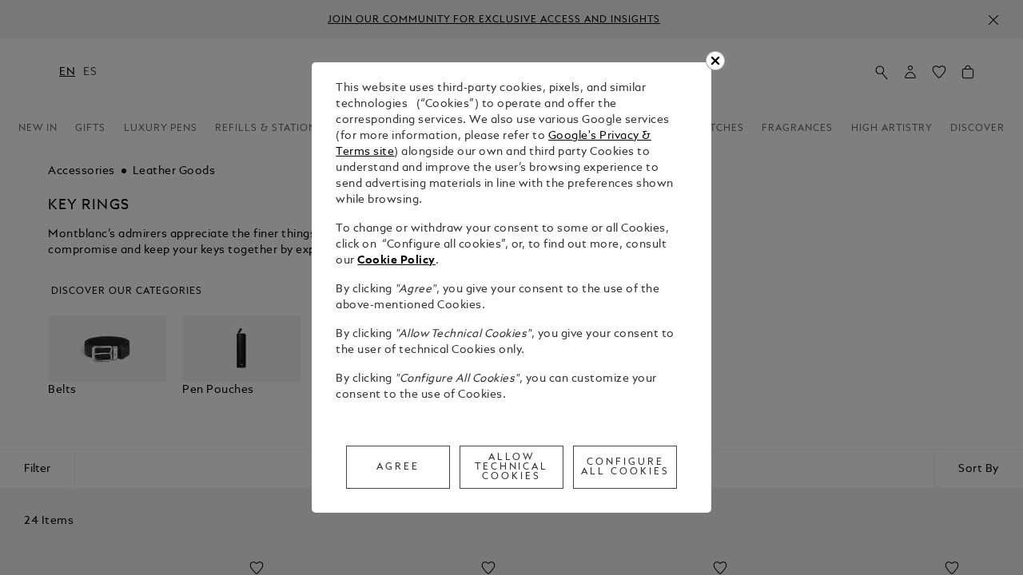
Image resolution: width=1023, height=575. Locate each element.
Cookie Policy (396, 261)
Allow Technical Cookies (512, 467)
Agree (398, 467)
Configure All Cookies (625, 467)
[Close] (715, 60)
